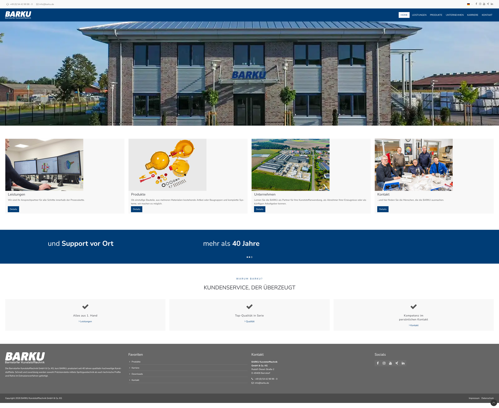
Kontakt (414, 325)
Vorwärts (487, 248)
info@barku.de (46, 4)
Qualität (250, 321)
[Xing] (488, 4)
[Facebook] (476, 4)
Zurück (11, 248)
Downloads (137, 373)
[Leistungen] (85, 306)
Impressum (474, 398)
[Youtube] (484, 4)
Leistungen (86, 321)
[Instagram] (480, 4)
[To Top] (493, 402)
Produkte (136, 361)
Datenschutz (487, 398)
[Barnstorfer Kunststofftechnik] (18, 14)
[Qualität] (249, 306)
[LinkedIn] (492, 4)
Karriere (135, 367)
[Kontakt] (414, 306)
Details (13, 209)
